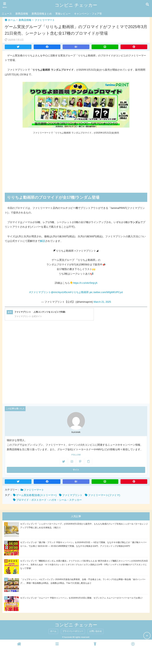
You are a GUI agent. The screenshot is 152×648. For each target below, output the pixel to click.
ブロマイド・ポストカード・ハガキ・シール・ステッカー (49, 500)
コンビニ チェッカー (76, 5)
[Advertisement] (76, 160)
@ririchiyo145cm (60, 292)
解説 (42, 241)
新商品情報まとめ (42, 13)
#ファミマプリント (40, 292)
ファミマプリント (72, 495)
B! (76, 46)
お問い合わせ (95, 631)
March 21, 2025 (102, 301)
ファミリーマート (45, 20)
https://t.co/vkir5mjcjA (85, 283)
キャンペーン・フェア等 (88, 13)
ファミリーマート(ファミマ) (104, 495)
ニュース (7, 13)
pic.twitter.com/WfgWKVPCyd (106, 292)
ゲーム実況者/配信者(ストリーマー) (36, 495)
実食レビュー (63, 13)
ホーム (11, 20)
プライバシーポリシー (72, 631)
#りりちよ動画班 (79, 292)
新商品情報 (21, 13)
